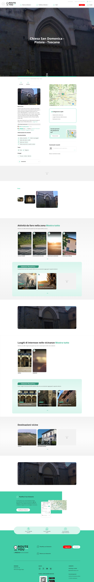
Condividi (21, 84)
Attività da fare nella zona (57, 115)
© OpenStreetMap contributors (72, 105)
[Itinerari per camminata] (54, 243)
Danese (33, 128)
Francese (37, 128)
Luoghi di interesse (20, 78)
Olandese (23, 130)
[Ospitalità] (39, 360)
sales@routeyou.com (74, 570)
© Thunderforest (65, 105)
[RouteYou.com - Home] (11, 3)
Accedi (76, 547)
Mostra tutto (53, 225)
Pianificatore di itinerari (23, 510)
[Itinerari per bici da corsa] (39, 243)
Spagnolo (28, 130)
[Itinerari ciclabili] (24, 243)
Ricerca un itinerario (45, 553)
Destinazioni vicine (56, 119)
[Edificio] (24, 360)
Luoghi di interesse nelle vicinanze (59, 117)
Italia (24, 78)
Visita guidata (70, 1)
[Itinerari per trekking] (69, 243)
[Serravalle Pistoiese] (47, 437)
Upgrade (82, 5)
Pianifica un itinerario (45, 546)
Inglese (19, 130)
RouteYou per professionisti (80, 1)
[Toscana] (27, 437)
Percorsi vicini (55, 135)
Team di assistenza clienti (75, 576)
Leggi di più (35, 121)
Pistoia (26, 78)
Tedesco (32, 130)
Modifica (28, 84)
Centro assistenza (73, 578)
